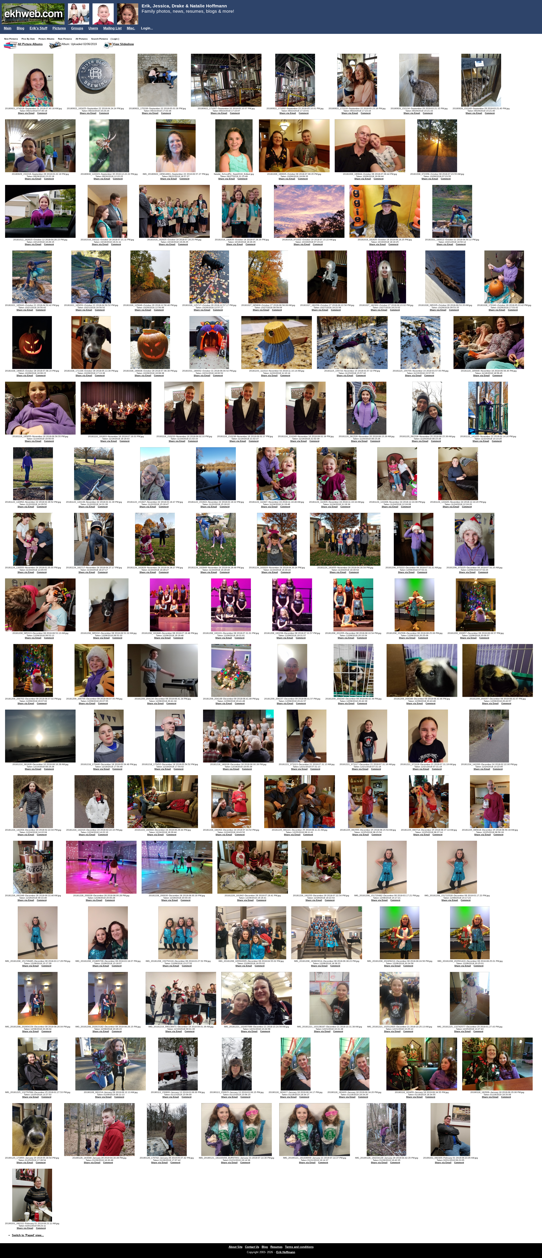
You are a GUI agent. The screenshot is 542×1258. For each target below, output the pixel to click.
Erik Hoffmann (285, 1252)
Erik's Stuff (38, 28)
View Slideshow (123, 44)
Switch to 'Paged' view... (28, 1235)
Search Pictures (100, 39)
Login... (147, 28)
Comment (42, 113)
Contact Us (252, 1246)
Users (93, 28)
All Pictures (83, 39)
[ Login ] (115, 39)
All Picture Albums (30, 44)
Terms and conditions (299, 1246)
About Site (235, 1246)
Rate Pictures (66, 39)
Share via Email (26, 113)
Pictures (59, 28)
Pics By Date (29, 39)
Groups (77, 28)
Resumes (276, 1246)
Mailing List (112, 28)
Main (7, 28)
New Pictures (12, 39)
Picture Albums (47, 39)
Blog (20, 28)
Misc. (131, 28)
